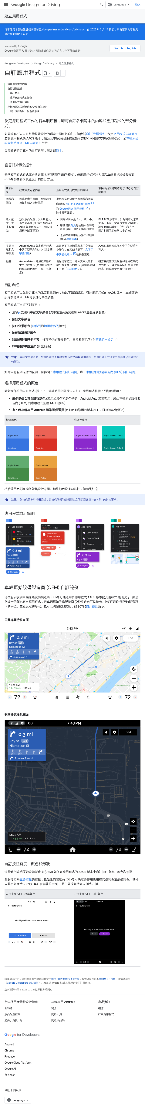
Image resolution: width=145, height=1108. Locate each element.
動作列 (36, 326)
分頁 (73, 225)
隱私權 (17, 1090)
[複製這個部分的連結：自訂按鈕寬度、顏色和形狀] (53, 864)
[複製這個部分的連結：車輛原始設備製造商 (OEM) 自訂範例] (82, 588)
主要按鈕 (26, 879)
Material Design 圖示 (78, 203)
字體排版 (24, 253)
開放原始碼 (58, 1020)
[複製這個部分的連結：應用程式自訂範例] (38, 513)
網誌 (100, 1008)
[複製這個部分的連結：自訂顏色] (23, 285)
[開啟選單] (6, 4)
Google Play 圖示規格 (72, 208)
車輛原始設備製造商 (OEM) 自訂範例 (110, 372)
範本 (59, 150)
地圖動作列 (51, 326)
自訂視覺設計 (95, 134)
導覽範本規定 (104, 339)
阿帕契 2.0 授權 (107, 979)
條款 (7, 1090)
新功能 (8, 1008)
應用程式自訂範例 (125, 134)
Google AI (10, 1068)
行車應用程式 (106, 1014)
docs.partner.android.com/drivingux (63, 29)
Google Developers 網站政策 (23, 982)
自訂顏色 (72, 268)
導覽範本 (71, 238)
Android (9, 1044)
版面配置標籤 (12, 1014)
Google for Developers (17, 63)
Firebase (10, 1056)
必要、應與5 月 (13, 1020)
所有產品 (10, 1074)
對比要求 (111, 499)
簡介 (54, 1008)
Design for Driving (43, 4)
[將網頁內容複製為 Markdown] (57, 73)
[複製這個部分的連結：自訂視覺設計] (35, 165)
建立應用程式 (16, 16)
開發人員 (56, 1014)
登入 (137, 4)
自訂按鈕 (92, 606)
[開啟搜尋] (101, 4)
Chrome (9, 1050)
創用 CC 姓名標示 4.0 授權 (65, 979)
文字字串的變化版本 (74, 252)
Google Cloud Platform (18, 1062)
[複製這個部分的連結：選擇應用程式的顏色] (42, 383)
